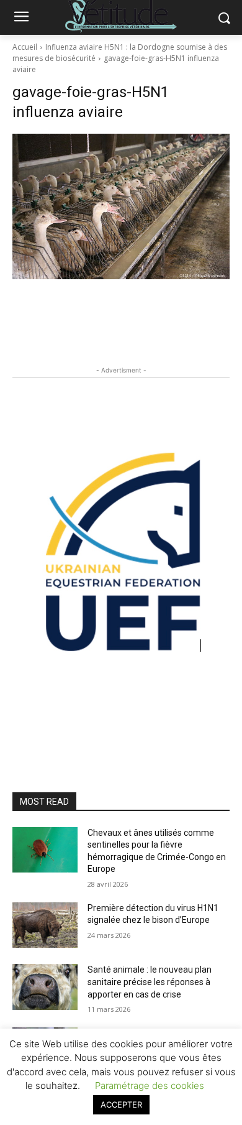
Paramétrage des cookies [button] (149, 1085)
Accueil (24, 47)
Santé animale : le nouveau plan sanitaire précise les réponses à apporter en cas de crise (149, 982)
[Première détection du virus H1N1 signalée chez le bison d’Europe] (45, 925)
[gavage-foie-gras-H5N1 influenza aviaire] (121, 206)
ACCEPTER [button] (121, 1104)
